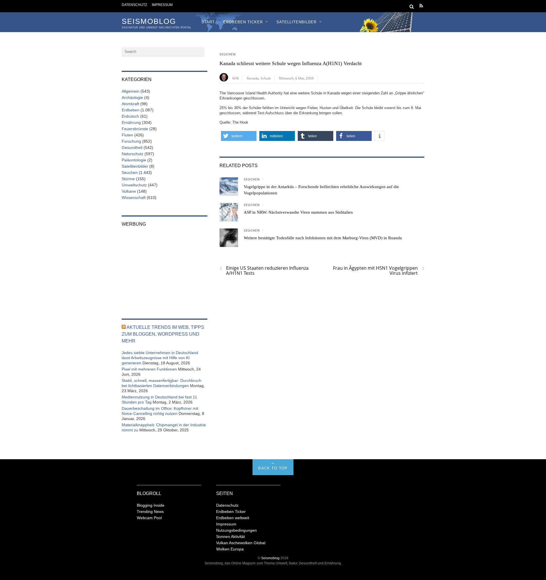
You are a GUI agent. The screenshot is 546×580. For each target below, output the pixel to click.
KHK (235, 78)
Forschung (131, 141)
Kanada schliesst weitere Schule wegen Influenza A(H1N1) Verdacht (291, 63)
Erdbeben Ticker (243, 22)
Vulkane (129, 191)
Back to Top (273, 468)
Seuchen (228, 54)
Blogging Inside (150, 505)
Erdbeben (130, 110)
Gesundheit (132, 147)
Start (208, 22)
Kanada (253, 78)
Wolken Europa (230, 549)
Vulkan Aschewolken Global (240, 542)
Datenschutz (134, 5)
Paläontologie (134, 160)
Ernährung (131, 122)
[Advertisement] (164, 268)
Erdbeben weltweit (232, 517)
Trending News (150, 511)
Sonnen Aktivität (230, 536)
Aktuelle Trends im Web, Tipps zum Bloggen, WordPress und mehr (163, 334)
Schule (265, 78)
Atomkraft (130, 103)
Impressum (162, 5)
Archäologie (132, 97)
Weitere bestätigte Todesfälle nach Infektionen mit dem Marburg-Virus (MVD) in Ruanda (323, 238)
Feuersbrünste (135, 128)
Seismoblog (270, 558)
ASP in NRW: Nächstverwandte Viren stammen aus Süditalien (298, 212)
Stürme (128, 178)
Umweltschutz (134, 185)
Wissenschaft (134, 197)
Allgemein (130, 91)
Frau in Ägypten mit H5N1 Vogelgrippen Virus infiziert (378, 270)
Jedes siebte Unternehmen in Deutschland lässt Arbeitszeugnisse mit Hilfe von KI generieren (160, 357)
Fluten (127, 135)
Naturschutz (132, 153)
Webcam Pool (149, 517)
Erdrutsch (130, 116)
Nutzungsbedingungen (236, 530)
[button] (239, 136)
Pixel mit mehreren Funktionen (149, 369)
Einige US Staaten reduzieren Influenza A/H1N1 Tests (264, 270)
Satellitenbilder (296, 22)
